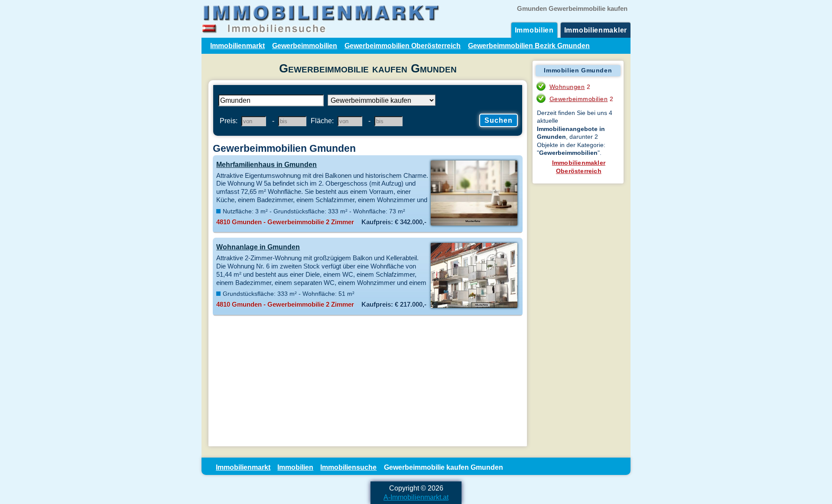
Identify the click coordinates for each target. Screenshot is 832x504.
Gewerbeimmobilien (304, 45)
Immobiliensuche (348, 467)
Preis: (228, 120)
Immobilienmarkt (237, 45)
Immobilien (534, 30)
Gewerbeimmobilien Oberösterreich (402, 45)
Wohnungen (567, 86)
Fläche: (322, 120)
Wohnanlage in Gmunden (258, 247)
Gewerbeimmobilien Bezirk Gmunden (529, 45)
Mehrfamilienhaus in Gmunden (266, 164)
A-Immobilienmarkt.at (416, 497)
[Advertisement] (368, 381)
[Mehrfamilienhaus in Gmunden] (474, 225)
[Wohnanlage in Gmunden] (474, 307)
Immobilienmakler (595, 30)
